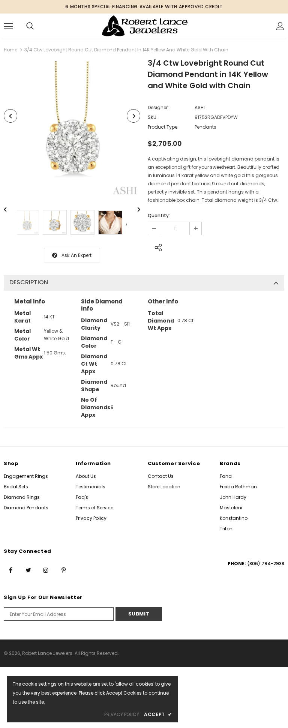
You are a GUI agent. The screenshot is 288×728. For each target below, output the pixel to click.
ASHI (200, 107)
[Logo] (145, 26)
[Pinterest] (63, 570)
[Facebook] (10, 570)
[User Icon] (280, 26)
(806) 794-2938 (265, 563)
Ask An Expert (77, 255)
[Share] (156, 246)
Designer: (158, 107)
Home (10, 50)
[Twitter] (28, 570)
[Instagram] (45, 570)
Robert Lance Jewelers (47, 653)
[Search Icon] (30, 26)
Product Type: (163, 127)
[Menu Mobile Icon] (8, 26)
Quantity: (159, 215)
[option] (72, 129)
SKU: (153, 117)
